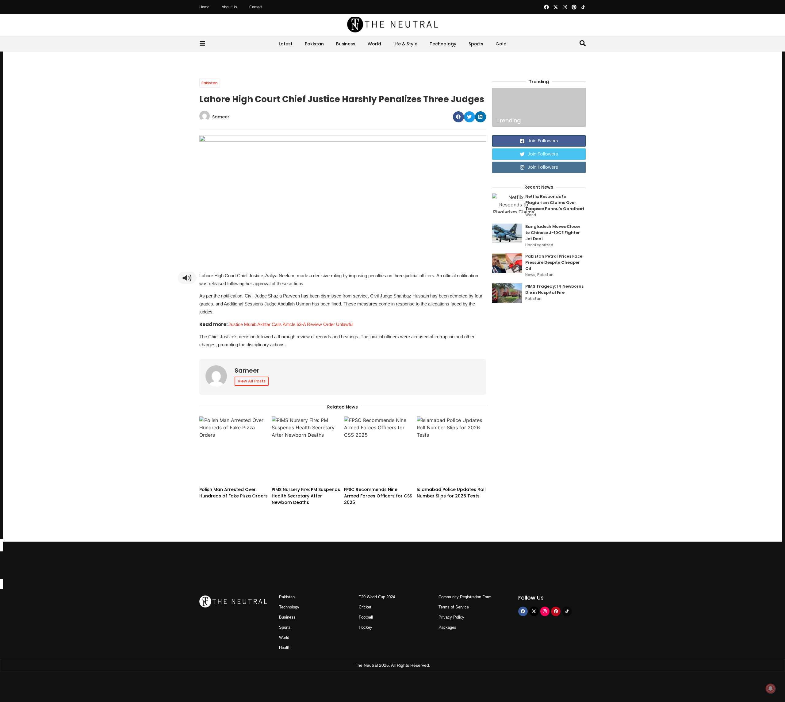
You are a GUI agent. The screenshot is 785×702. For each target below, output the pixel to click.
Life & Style (405, 44)
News (530, 274)
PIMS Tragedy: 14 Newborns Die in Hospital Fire (554, 289)
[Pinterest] (574, 7)
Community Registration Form (465, 597)
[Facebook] (546, 7)
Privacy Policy (451, 617)
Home (204, 7)
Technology (443, 44)
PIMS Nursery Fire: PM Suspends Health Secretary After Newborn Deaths (306, 495)
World (374, 44)
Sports (476, 44)
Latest (286, 44)
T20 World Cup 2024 (377, 597)
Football (366, 617)
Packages (447, 627)
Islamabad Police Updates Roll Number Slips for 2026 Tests (451, 492)
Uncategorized (539, 244)
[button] (458, 116)
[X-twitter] (555, 7)
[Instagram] (564, 7)
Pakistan (314, 44)
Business (345, 44)
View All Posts (252, 381)
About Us (229, 7)
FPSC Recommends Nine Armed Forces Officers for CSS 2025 (378, 495)
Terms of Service (453, 607)
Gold (501, 44)
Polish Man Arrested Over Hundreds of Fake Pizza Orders (233, 492)
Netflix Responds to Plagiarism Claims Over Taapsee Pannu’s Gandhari (554, 203)
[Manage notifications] (770, 688)
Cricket (365, 607)
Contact (255, 7)
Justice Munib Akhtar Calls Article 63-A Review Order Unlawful (290, 324)
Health (284, 647)
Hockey (365, 627)
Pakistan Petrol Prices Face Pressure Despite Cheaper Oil (553, 262)
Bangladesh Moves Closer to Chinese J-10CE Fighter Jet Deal (552, 233)
